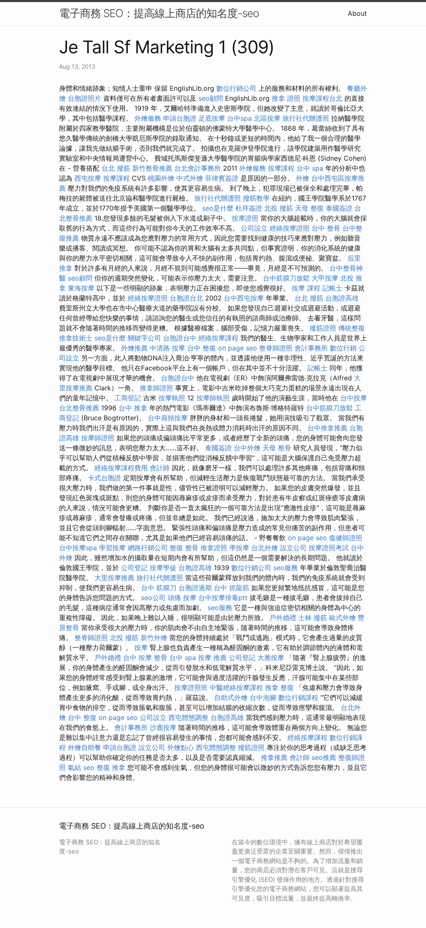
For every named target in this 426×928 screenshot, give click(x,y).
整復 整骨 (184, 547)
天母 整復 (309, 208)
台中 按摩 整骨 (145, 657)
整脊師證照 (275, 348)
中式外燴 (189, 178)
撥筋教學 (256, 198)
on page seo (237, 348)
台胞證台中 (179, 338)
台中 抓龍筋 (231, 587)
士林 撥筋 (312, 617)
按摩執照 (172, 398)
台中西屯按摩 (244, 298)
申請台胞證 (179, 118)
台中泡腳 (263, 697)
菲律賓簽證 (221, 178)
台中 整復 (201, 348)
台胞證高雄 (342, 298)
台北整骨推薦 (79, 408)
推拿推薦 (274, 757)
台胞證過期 (195, 587)
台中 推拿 (133, 408)
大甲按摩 (325, 278)
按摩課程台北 (322, 98)
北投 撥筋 (278, 208)
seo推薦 (324, 757)
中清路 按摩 (167, 348)
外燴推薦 (134, 348)
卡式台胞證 (104, 478)
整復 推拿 (111, 767)
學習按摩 (112, 547)
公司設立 (254, 228)
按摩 (141, 647)
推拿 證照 (286, 98)
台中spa (239, 118)
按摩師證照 (97, 438)
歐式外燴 (342, 617)
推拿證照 (214, 547)
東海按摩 (81, 288)
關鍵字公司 (144, 338)
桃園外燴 (161, 178)
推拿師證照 (156, 388)
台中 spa (310, 168)
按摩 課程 (306, 288)
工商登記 (127, 398)
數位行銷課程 (298, 697)
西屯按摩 (87, 178)
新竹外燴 (154, 637)
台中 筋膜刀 (158, 587)
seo (88, 767)
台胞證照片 (84, 98)
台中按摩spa (78, 547)
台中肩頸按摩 (168, 418)
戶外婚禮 (283, 617)
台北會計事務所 (197, 168)
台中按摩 (353, 398)
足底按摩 (211, 118)
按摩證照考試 (329, 547)
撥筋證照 (323, 328)
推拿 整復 (279, 687)
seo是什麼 (217, 208)
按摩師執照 (213, 398)
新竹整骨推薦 (152, 168)
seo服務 (285, 567)
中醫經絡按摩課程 (236, 687)
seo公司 (153, 597)
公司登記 (134, 567)
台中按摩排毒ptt (223, 597)
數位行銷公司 (236, 88)
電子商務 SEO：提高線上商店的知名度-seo (159, 13)
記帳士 (332, 288)
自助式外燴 (231, 697)
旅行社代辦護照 (305, 118)
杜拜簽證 (248, 208)
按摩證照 (245, 218)
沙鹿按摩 (163, 727)
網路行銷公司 (148, 547)
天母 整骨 (277, 448)
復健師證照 (345, 537)
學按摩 (239, 547)
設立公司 (293, 547)
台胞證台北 (186, 298)
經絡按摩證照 (290, 228)
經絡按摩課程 (218, 338)
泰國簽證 (339, 208)
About (357, 13)
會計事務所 (311, 348)
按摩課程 (281, 168)
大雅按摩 (271, 657)
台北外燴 (264, 547)
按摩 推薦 (212, 657)
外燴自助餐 (84, 747)
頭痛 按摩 (182, 597)
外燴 (302, 178)
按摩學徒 (163, 567)
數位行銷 (343, 348)
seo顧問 (210, 98)
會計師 (160, 468)
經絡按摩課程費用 (121, 468)
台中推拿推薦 (327, 428)
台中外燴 (247, 448)
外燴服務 (147, 118)
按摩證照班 (191, 687)
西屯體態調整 (188, 717)
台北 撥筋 (116, 168)
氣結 (74, 767)
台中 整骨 (326, 228)
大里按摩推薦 (114, 577)
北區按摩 (267, 118)
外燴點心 (180, 747)
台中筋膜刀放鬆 (286, 278)
